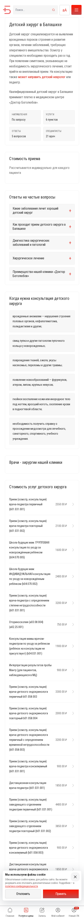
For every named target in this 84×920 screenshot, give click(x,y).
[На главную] (6, 9)
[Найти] (53, 9)
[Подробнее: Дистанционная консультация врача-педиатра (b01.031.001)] (72, 785)
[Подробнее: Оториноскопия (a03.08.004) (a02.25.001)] (72, 624)
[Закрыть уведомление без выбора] (75, 876)
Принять (60, 894)
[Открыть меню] (76, 10)
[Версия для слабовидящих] (65, 10)
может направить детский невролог (41, 77)
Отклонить (23, 894)
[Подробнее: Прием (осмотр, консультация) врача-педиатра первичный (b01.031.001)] (72, 504)
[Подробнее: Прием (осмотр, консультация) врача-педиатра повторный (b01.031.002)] (72, 526)
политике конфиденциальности (21, 886)
